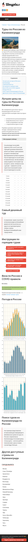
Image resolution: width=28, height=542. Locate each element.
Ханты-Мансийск (7, 515)
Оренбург (5, 499)
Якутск (4, 525)
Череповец (6, 520)
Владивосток (6, 479)
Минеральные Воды (8, 489)
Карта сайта (10, 537)
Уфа (4, 512)
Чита (4, 523)
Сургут (4, 505)
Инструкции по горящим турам (10, 86)
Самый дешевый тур (8, 84)
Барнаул (5, 476)
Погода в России (7, 89)
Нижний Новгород (8, 492)
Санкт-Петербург (7, 471)
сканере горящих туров (12, 294)
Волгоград (5, 481)
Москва (5, 468)
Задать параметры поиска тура (14, 540)
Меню (6, 19)
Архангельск (6, 474)
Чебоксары (6, 517)
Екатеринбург (6, 484)
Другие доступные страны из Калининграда (14, 93)
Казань (4, 486)
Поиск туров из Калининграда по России (13, 91)
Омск (4, 497)
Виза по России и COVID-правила (11, 88)
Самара (5, 502)
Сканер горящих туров (9, 14)
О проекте (4, 537)
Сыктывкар (6, 507)
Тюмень (5, 510)
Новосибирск (6, 494)
